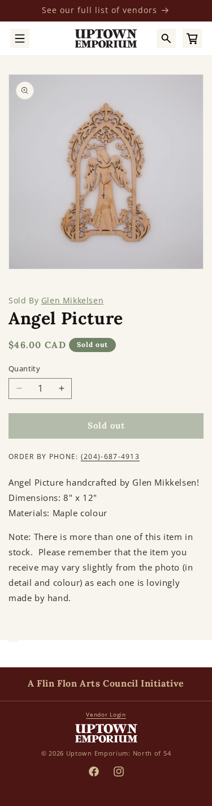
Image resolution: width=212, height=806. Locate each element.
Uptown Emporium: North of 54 (118, 753)
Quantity (24, 368)
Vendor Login (106, 714)
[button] (19, 38)
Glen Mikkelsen (72, 300)
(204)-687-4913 (110, 456)
